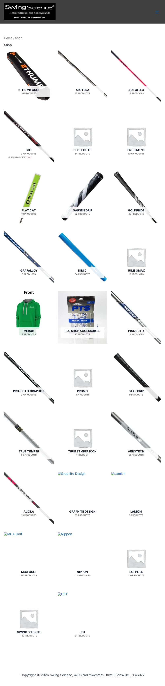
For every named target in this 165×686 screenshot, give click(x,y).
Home (8, 38)
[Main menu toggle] (157, 11)
